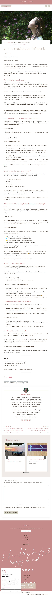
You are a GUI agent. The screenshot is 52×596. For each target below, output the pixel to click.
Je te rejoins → (26, 531)
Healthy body (7, 44)
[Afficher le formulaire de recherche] (49, 6)
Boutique (26, 573)
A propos (26, 537)
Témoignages (26, 575)
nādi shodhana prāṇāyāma (26, 310)
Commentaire (8, 486)
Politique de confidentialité (32, 594)
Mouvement (14, 44)
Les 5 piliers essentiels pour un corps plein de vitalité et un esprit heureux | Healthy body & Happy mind (13, 429)
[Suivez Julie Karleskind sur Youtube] (27, 420)
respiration (20, 382)
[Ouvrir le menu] (46, 6)
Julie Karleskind (8, 56)
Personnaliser (11, 591)
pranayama (13, 382)
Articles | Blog (26, 539)
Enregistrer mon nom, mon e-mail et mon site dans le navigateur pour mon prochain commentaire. (25, 508)
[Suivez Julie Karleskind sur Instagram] (25, 420)
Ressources (26, 542)
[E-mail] (29, 570)
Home (26, 535)
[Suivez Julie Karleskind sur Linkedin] (30, 420)
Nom (6, 504)
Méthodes (26, 544)
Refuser (4, 591)
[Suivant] (45, 457)
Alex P (10, 377)
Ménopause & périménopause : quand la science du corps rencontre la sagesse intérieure (38, 429)
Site (36, 504)
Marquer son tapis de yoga (37, 459)
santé (26, 382)
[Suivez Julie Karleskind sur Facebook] (22, 420)
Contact (26, 579)
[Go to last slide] (7, 457)
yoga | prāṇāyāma (21, 44)
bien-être (6, 382)
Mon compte (26, 577)
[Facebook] (23, 570)
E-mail (22, 504)
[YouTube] (26, 570)
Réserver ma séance (6, 6)
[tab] (23, 472)
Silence (9, 459)
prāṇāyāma (38, 82)
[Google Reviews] (32, 570)
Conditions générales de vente (44, 594)
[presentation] (15, 449)
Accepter (18, 591)
